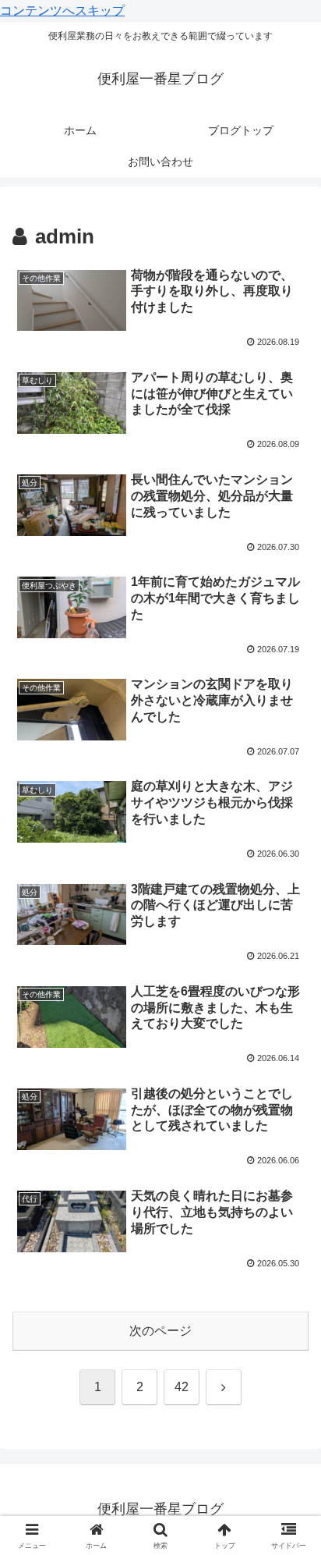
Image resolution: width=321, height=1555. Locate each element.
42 (182, 1386)
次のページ (160, 1330)
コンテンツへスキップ (62, 10)
